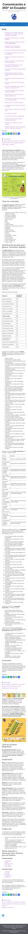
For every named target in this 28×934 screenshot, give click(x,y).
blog (5, 141)
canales (8, 684)
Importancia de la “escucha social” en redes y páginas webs (14, 95)
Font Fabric (8, 865)
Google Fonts (8, 861)
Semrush (4, 267)
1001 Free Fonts (9, 863)
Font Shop (7, 871)
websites (12, 144)
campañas (8, 141)
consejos (8, 686)
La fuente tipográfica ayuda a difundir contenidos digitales (14, 91)
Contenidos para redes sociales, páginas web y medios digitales (15, 99)
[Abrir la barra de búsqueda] (26, 24)
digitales (24, 50)
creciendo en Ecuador (10, 120)
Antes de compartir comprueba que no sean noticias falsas (14, 61)
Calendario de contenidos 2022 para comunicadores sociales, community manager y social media (14, 34)
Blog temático (7, 139)
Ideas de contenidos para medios (13, 50)
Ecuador (8, 142)
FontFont (7, 877)
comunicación (15, 141)
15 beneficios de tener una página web (14, 116)
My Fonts (7, 874)
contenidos (22, 141)
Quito (22, 142)
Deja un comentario (8, 907)
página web (17, 142)
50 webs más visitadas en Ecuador (14, 69)
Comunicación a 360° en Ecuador (14, 6)
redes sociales (5, 144)
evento (12, 142)
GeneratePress (15, 932)
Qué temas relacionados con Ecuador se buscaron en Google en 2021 (15, 87)
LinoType (7, 873)
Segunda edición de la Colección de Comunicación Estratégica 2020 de (14, 73)
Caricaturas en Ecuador (11, 113)
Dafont (6, 862)
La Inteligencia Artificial (11, 52)
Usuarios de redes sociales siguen (13, 118)
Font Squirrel (8, 866)
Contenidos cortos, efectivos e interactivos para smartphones (12, 46)
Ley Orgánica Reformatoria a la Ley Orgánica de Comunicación (14, 65)
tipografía (4, 905)
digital (3, 142)
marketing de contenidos (8, 688)
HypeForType (8, 875)
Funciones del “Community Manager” (14, 102)
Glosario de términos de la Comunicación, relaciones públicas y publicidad (15, 127)
